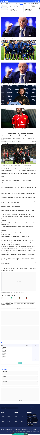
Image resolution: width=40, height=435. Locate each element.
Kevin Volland (3, 258)
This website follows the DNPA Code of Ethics (13, 431)
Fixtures (29, 3)
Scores (7, 3)
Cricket (7, 302)
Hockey (29, 417)
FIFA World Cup (5, 371)
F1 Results (29, 302)
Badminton (34, 417)
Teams (3, 421)
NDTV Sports (33, 302)
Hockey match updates (17, 302)
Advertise (2, 429)
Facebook (6, 303)
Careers (31, 429)
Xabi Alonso (33, 170)
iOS (10, 304)
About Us (6, 429)
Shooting (29, 422)
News (22, 3)
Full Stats (20, 362)
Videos (3, 419)
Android (7, 304)
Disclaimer (15, 429)
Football (2, 3)
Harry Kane (20, 171)
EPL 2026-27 (11, 3)
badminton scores (24, 302)
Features (25, 3)
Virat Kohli (4, 376)
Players (9, 421)
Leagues (36, 3)
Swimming (35, 422)
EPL (2, 9)
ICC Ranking (9, 422)
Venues (3, 422)
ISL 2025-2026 (17, 3)
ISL (2, 7)
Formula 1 (29, 415)
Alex (7, 168)
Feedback (10, 429)
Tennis (34, 415)
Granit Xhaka (23, 180)
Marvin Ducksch (8, 193)
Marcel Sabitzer (18, 240)
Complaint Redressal (25, 429)
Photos (9, 418)
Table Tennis (30, 424)
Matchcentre (17, 422)
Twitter (14, 303)
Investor (19, 429)
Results (32, 3)
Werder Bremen (15, 297)
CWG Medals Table (10, 408)
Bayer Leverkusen (7, 297)
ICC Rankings (5, 381)
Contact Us (35, 429)
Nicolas (23, 248)
